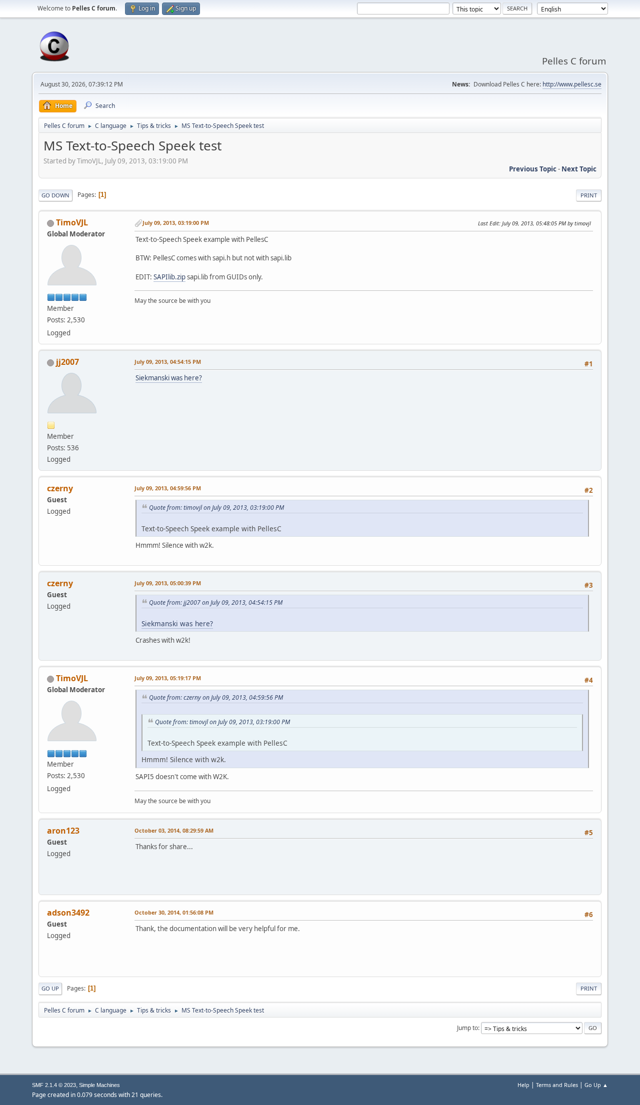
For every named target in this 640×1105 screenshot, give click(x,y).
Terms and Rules (557, 1085)
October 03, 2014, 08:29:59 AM (174, 830)
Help (524, 1085)
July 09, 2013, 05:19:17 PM (167, 678)
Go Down (56, 195)
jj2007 (67, 361)
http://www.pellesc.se (572, 84)
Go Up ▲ (596, 1085)
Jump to (467, 1028)
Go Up (50, 988)
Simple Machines (99, 1085)
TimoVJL (72, 222)
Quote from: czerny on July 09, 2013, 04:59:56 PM (216, 697)
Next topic (579, 168)
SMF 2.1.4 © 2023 (54, 1085)
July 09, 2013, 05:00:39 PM (167, 583)
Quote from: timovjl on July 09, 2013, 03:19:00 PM (216, 507)
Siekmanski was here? (169, 377)
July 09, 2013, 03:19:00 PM (175, 222)
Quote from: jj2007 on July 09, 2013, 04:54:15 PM (215, 602)
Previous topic (532, 168)
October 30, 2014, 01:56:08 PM (174, 912)
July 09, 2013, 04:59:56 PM (167, 488)
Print (588, 195)
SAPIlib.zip (170, 276)
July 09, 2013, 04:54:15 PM (167, 361)
